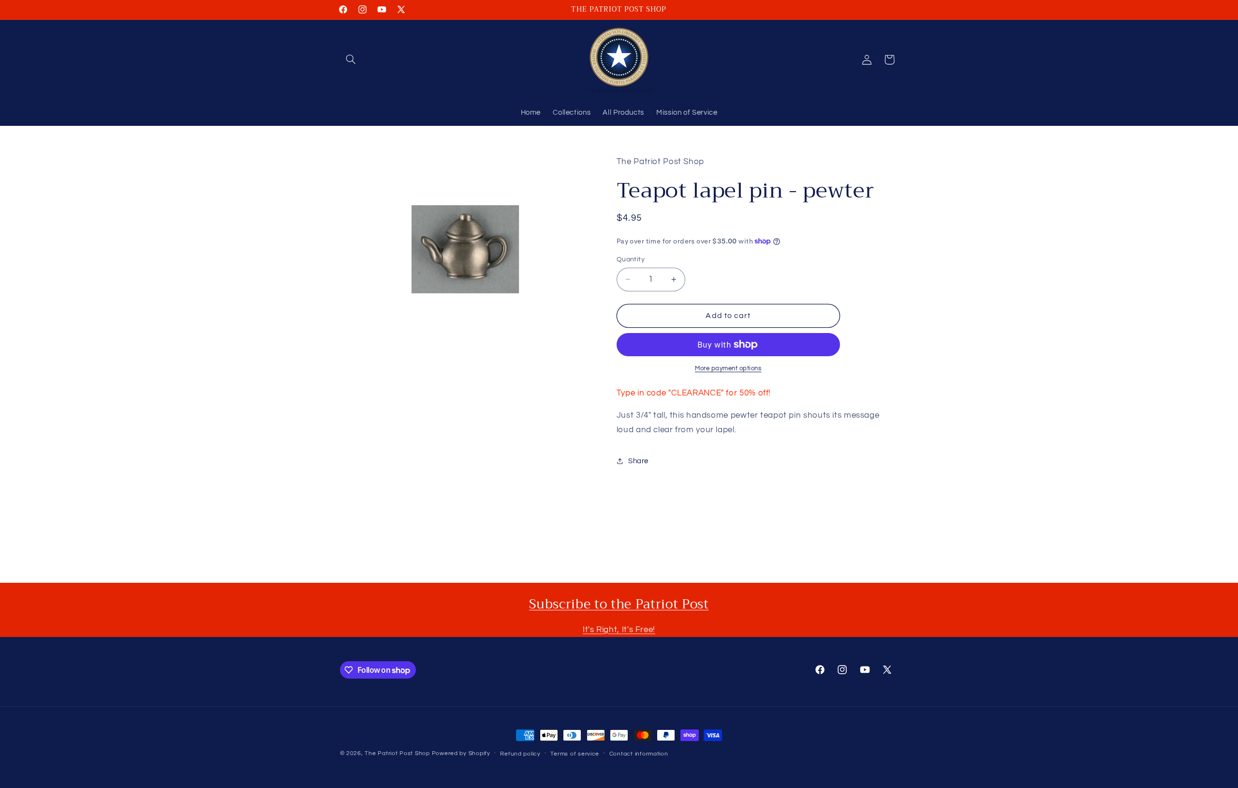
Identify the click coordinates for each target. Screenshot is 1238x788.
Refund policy (520, 754)
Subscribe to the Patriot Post (618, 604)
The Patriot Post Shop (397, 753)
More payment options (728, 368)
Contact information (638, 754)
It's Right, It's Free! (619, 629)
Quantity (631, 259)
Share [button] (638, 461)
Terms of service (574, 754)
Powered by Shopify (461, 753)
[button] (351, 59)
